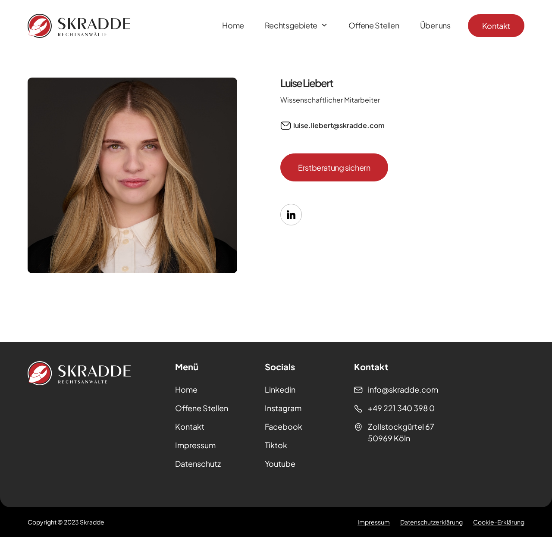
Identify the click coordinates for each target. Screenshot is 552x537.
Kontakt (496, 26)
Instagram (283, 408)
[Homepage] (79, 26)
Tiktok (276, 445)
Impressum (195, 445)
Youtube (280, 463)
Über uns (435, 25)
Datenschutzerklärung (431, 522)
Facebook (283, 426)
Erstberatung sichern (334, 167)
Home (233, 25)
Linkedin (280, 389)
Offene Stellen (373, 25)
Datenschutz (198, 463)
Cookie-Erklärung (498, 522)
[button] (296, 26)
